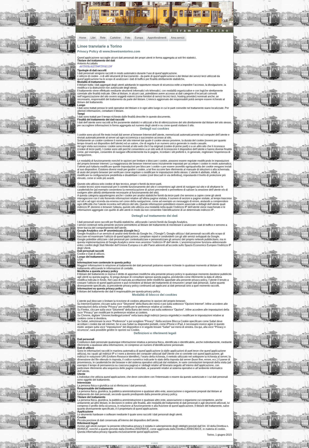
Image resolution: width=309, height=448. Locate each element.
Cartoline (115, 37)
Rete (103, 37)
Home (82, 37)
